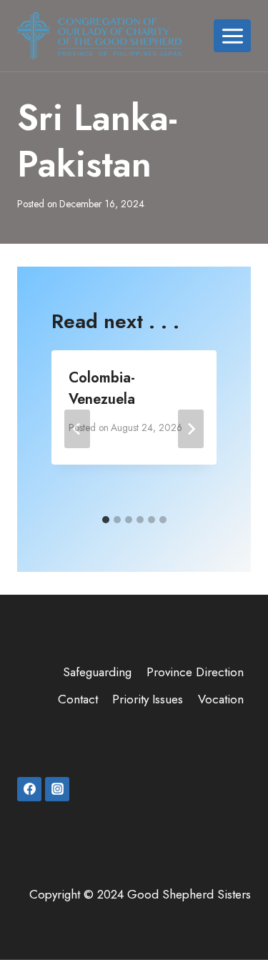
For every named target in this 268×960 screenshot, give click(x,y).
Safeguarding (97, 672)
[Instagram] (57, 789)
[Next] (191, 429)
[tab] (105, 519)
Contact (78, 699)
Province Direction (195, 672)
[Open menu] (232, 35)
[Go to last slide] (77, 429)
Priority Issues (147, 699)
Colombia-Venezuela (102, 388)
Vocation (221, 699)
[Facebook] (29, 789)
